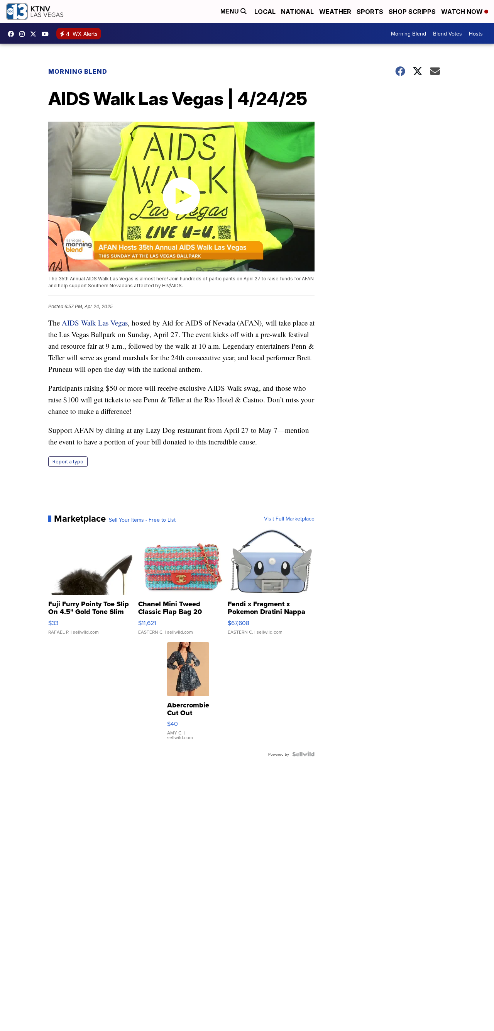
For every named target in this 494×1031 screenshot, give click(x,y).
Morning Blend (408, 33)
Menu (230, 11)
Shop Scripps (412, 11)
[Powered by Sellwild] (303, 754)
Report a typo (67, 462)
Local (265, 11)
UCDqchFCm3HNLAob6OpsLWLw (47, 34)
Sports (370, 11)
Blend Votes (447, 33)
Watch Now (462, 11)
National (297, 11)
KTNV (35, 34)
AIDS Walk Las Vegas (95, 322)
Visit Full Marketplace (289, 518)
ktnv (24, 34)
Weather (335, 11)
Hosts (476, 33)
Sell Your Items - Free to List (142, 519)
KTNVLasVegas (13, 34)
